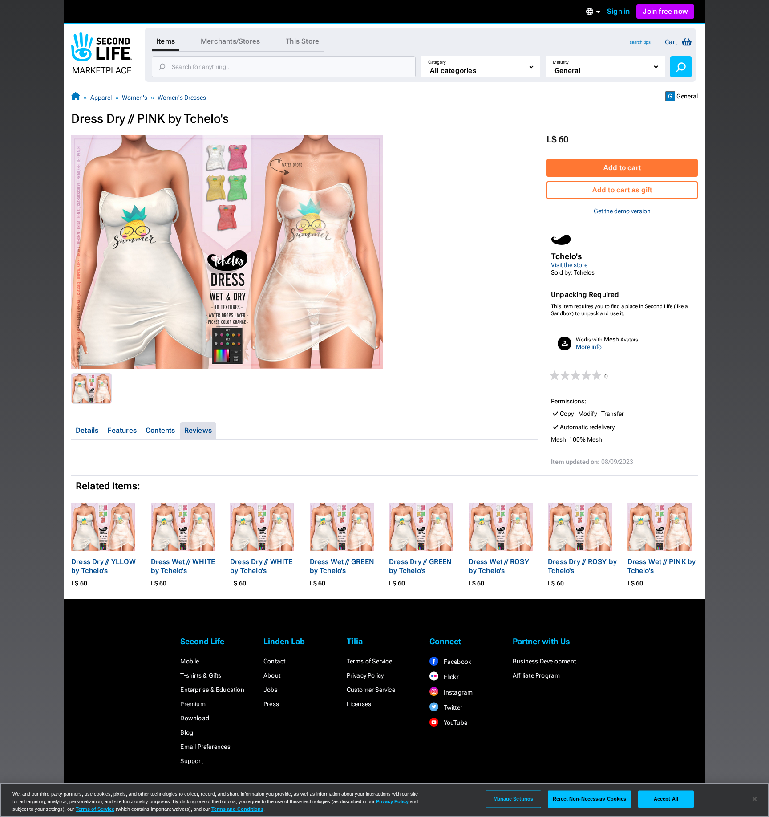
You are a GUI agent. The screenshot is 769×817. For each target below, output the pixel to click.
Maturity (561, 62)
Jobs (270, 689)
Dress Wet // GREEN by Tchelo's (342, 566)
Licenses (359, 703)
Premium (192, 703)
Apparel (101, 97)
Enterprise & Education (212, 689)
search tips (640, 42)
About (271, 675)
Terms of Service (369, 661)
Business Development (544, 661)
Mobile (189, 661)
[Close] (755, 799)
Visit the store (569, 264)
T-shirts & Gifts (200, 675)
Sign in (618, 11)
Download (194, 718)
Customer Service (371, 689)
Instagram (457, 692)
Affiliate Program (536, 675)
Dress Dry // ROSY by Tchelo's (582, 566)
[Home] (75, 97)
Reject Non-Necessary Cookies (589, 798)
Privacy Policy (365, 675)
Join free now (665, 11)
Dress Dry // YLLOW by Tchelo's (103, 566)
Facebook (456, 661)
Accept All (666, 798)
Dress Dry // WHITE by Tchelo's (261, 566)
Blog (186, 732)
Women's (134, 97)
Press (271, 703)
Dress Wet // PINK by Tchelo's (661, 566)
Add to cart (622, 167)
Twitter (452, 707)
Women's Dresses (182, 97)
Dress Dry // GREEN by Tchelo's (420, 566)
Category (437, 62)
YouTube (454, 722)
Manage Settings (514, 798)
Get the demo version (622, 211)
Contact (274, 661)
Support (191, 760)
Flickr (450, 676)
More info (589, 346)
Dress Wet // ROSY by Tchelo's (499, 566)
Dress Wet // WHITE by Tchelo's (183, 566)
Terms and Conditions (237, 809)
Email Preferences (205, 746)
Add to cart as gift (622, 190)
